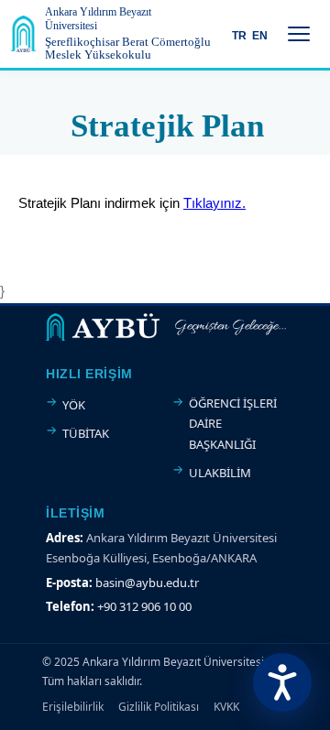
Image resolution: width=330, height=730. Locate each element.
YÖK (73, 405)
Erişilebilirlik (73, 706)
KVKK (226, 706)
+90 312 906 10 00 (144, 606)
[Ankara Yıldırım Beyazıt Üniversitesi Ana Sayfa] (23, 34)
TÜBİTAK (85, 433)
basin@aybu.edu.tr (147, 582)
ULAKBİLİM (220, 472)
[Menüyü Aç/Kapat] (299, 34)
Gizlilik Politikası (158, 706)
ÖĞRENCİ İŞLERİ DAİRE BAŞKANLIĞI (233, 423)
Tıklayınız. (214, 203)
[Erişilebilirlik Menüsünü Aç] (282, 682)
